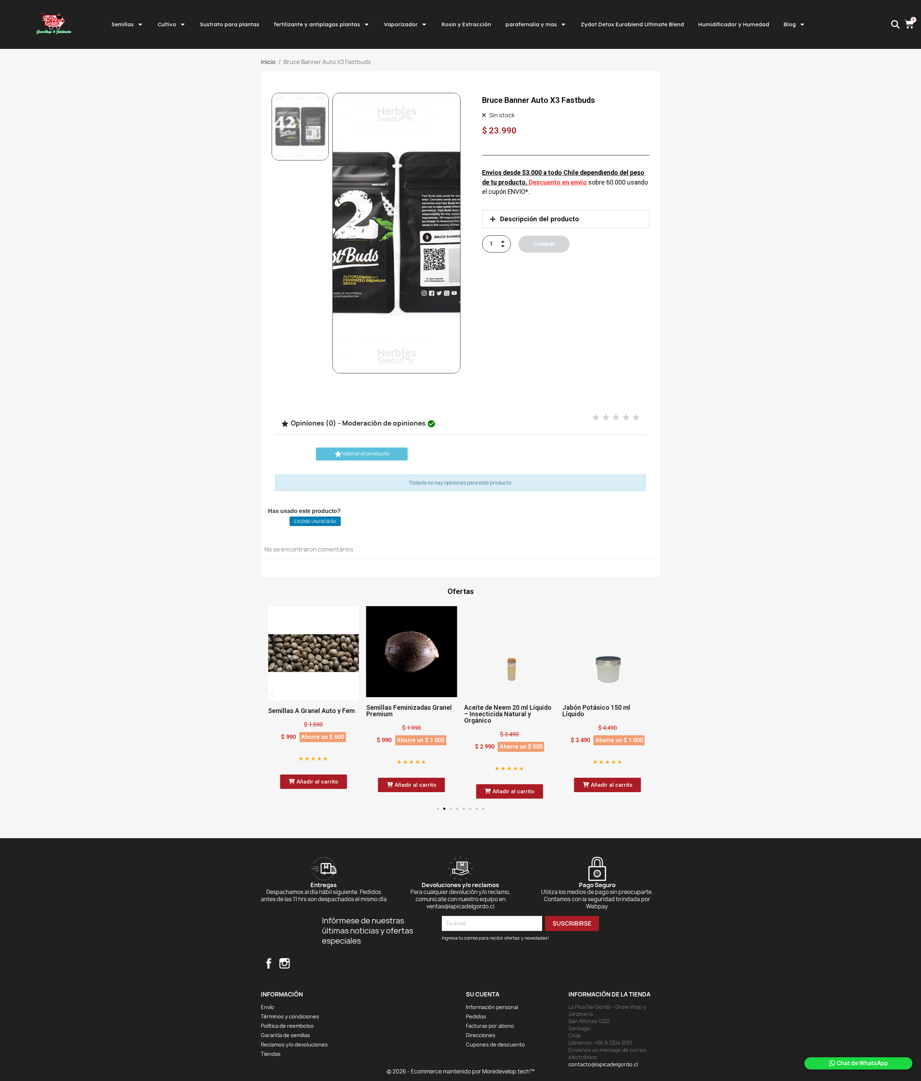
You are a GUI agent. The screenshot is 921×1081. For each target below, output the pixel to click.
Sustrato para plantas (229, 24)
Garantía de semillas (285, 1035)
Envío (267, 1007)
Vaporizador (401, 24)
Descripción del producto (539, 219)
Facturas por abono (490, 1025)
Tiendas (271, 1053)
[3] (616, 417)
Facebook (269, 963)
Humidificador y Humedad (733, 24)
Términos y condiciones (290, 1016)
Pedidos (476, 1016)
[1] (595, 417)
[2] (606, 417)
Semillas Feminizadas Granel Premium (409, 711)
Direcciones (480, 1035)
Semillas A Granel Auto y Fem (311, 710)
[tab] (565, 219)
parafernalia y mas (531, 24)
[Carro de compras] (910, 25)
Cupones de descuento (495, 1044)
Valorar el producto (362, 454)
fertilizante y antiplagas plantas (317, 24)
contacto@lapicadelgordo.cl (603, 1064)
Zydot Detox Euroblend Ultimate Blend (632, 24)
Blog (790, 24)
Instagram (284, 963)
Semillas (123, 24)
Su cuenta (482, 994)
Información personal (492, 1007)
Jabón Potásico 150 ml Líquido (596, 711)
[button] (341, 233)
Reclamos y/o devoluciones (294, 1044)
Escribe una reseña (315, 521)
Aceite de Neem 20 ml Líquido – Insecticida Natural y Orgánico (508, 714)
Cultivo (167, 24)
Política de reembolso (287, 1025)
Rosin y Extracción (466, 24)
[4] (626, 417)
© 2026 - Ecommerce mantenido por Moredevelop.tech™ (461, 1071)
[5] (636, 417)
